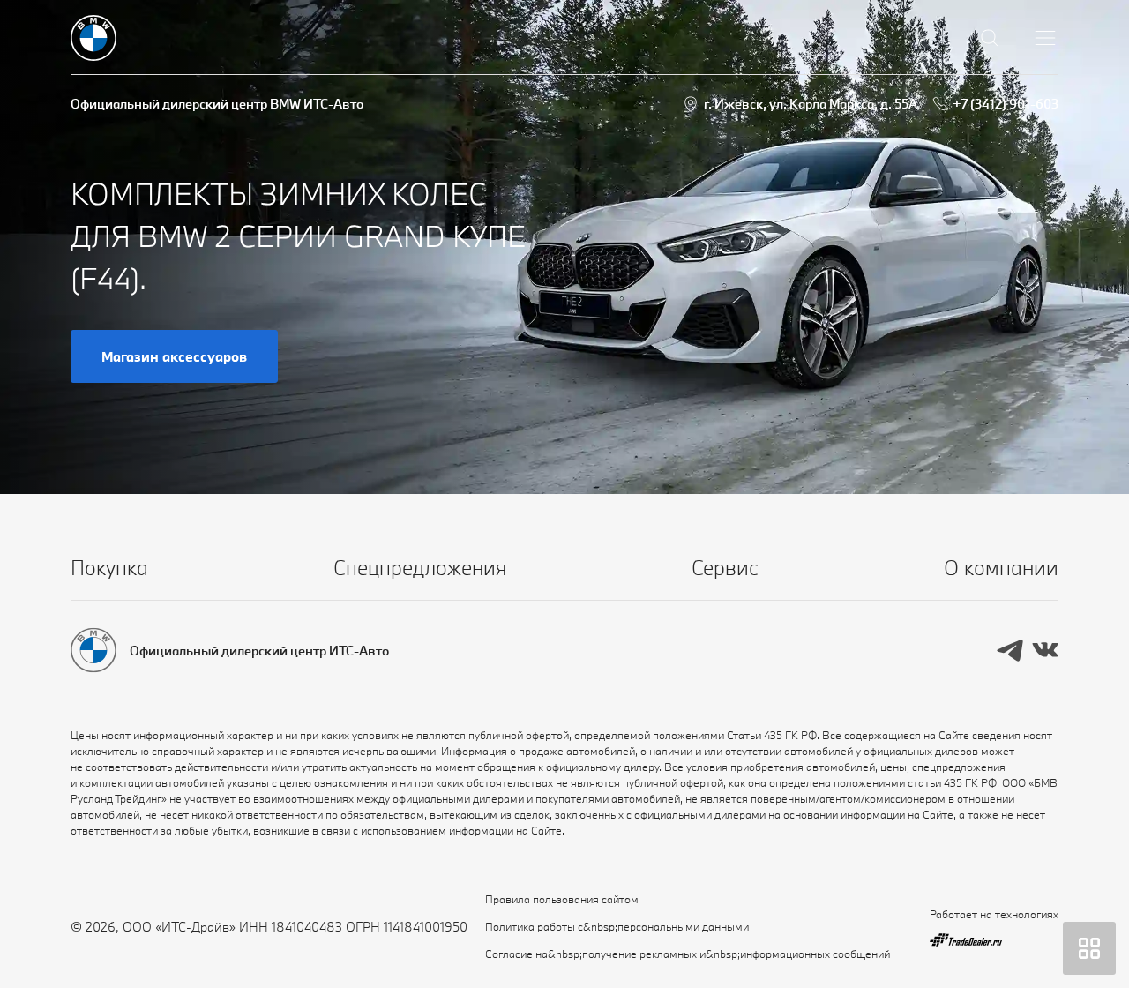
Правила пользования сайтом (562, 899)
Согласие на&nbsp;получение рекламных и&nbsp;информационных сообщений (687, 954)
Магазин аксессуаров (174, 356)
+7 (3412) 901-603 (1005, 103)
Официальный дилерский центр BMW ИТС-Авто (217, 103)
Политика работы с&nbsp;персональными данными (617, 926)
